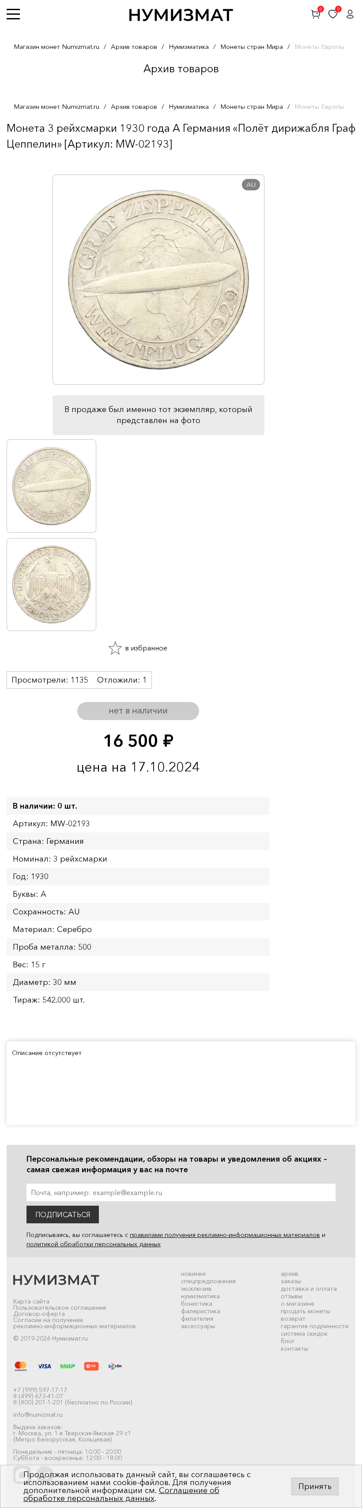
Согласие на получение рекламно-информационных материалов (74, 1323)
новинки (193, 1274)
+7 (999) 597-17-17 (40, 1390)
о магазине (297, 1303)
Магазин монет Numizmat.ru (56, 46)
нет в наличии (138, 710)
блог (288, 1341)
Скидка (26, 161)
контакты (294, 1348)
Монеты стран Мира (251, 46)
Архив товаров (134, 46)
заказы (291, 1281)
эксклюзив (196, 1289)
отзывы (291, 1296)
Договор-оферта (39, 1314)
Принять (315, 1486)
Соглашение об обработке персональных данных (121, 1494)
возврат (293, 1318)
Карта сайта (31, 1301)
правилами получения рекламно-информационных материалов (225, 1235)
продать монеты (305, 1311)
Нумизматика (189, 46)
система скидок (304, 1333)
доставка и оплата (309, 1289)
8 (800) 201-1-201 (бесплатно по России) (72, 1402)
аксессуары (198, 1326)
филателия (197, 1318)
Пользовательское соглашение (59, 1307)
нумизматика (200, 1296)
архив (289, 1274)
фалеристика (200, 1311)
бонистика (196, 1303)
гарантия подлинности (315, 1326)
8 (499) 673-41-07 (38, 1396)
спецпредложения (208, 1281)
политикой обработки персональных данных (93, 1244)
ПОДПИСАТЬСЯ (62, 1214)
